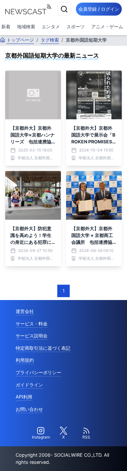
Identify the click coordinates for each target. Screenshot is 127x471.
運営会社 (25, 311)
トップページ (20, 40)
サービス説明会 (32, 335)
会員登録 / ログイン (98, 9)
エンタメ (51, 26)
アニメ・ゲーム (107, 26)
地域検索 (26, 26)
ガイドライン (29, 384)
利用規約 (25, 360)
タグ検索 (50, 40)
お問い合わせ (29, 409)
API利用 (24, 396)
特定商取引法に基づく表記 (43, 348)
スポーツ (75, 26)
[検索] (64, 9)
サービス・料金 (32, 323)
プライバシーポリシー (38, 372)
